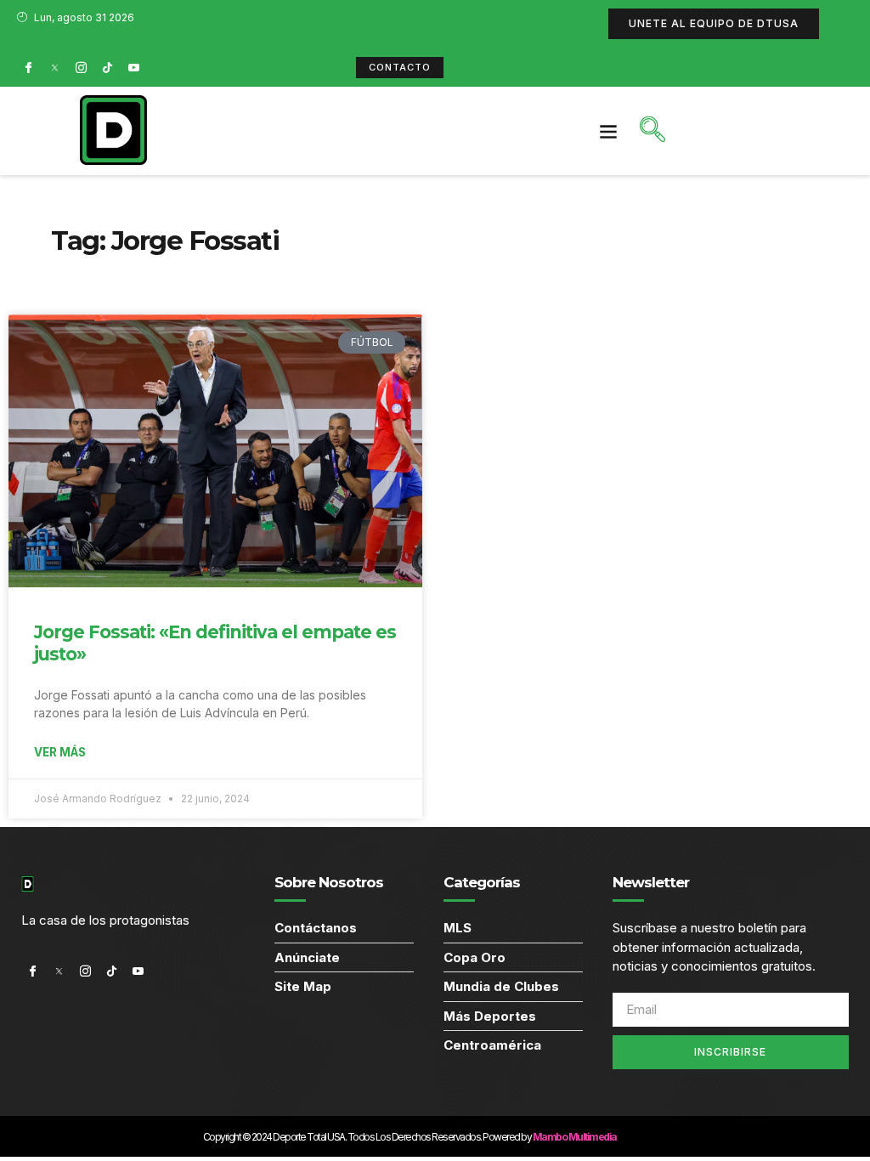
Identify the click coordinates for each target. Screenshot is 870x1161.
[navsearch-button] (652, 131)
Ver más (60, 752)
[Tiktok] (107, 67)
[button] (609, 130)
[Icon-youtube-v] (133, 67)
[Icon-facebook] (28, 67)
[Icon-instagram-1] (81, 67)
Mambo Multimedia (575, 1136)
